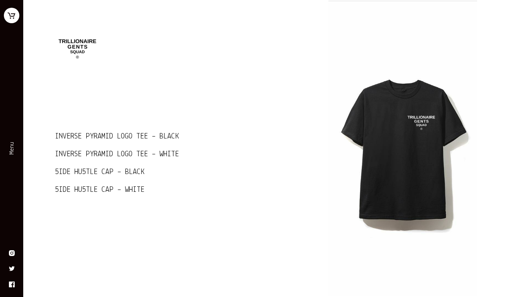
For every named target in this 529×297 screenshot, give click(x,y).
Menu (12, 148)
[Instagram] (12, 254)
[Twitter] (12, 269)
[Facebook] (12, 285)
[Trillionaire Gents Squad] (149, 48)
